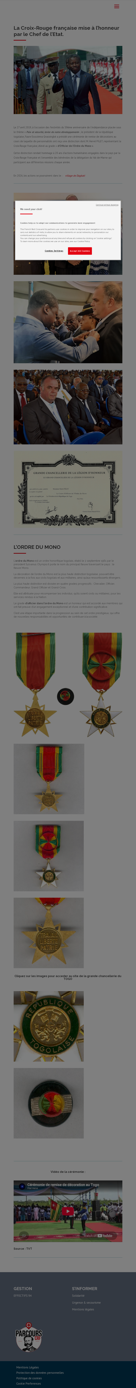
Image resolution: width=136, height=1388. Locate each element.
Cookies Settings (54, 250)
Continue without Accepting (107, 205)
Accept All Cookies (80, 251)
